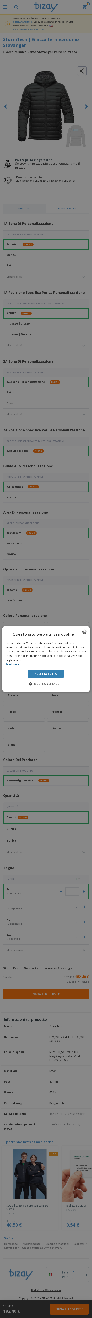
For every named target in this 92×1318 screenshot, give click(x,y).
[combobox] (84, 631)
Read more (13, 664)
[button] (46, 683)
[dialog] (46, 659)
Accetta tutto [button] (46, 673)
